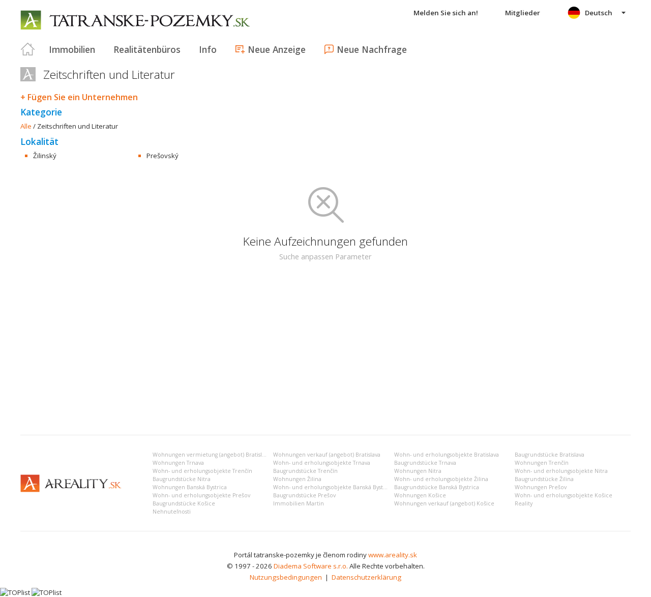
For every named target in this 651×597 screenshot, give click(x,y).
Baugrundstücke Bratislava (549, 454)
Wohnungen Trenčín (542, 462)
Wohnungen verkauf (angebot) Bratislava (326, 454)
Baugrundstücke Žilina (544, 479)
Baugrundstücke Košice (184, 503)
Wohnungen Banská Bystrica (190, 487)
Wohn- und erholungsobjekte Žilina (441, 479)
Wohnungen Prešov (541, 487)
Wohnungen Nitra (417, 470)
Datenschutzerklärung (366, 577)
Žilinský (44, 155)
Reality (523, 503)
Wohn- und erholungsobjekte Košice (563, 495)
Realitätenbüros (147, 49)
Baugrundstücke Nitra (182, 479)
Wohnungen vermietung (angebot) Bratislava (212, 454)
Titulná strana (28, 49)
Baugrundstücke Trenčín (305, 470)
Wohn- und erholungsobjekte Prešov (201, 495)
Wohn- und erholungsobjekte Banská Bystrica (333, 487)
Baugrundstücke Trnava (425, 462)
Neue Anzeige (277, 49)
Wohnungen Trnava (178, 462)
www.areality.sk (392, 554)
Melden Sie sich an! (445, 12)
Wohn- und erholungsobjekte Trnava (321, 462)
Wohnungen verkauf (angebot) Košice (444, 503)
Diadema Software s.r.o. (311, 566)
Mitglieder (522, 12)
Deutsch (598, 12)
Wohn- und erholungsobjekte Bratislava (446, 454)
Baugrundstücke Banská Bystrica (436, 487)
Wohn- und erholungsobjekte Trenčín (202, 470)
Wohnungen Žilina (297, 479)
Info (208, 49)
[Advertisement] (325, 351)
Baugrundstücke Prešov (304, 495)
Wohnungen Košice (420, 495)
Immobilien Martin (298, 503)
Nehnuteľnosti (172, 511)
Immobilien (72, 49)
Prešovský (162, 155)
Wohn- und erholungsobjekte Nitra (561, 470)
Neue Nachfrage (372, 49)
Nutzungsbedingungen (286, 577)
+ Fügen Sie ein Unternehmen (79, 97)
